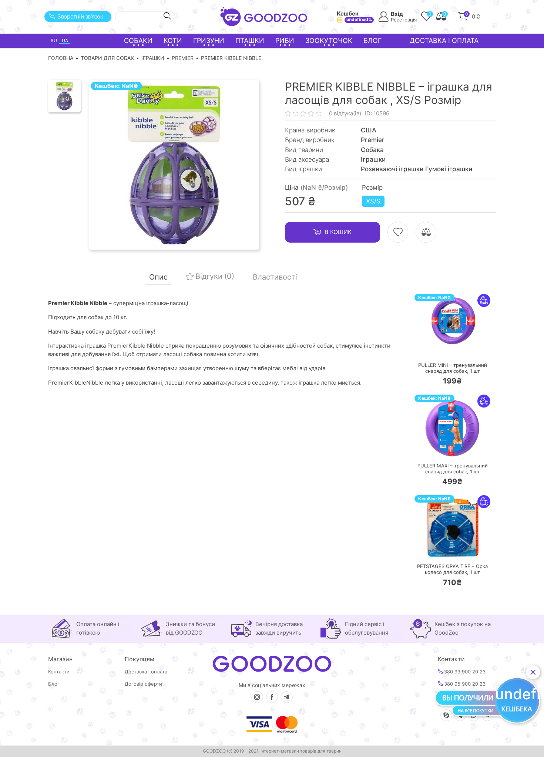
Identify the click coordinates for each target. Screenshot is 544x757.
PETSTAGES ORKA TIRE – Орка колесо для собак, (452, 569)
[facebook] (272, 697)
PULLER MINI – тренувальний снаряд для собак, (452, 368)
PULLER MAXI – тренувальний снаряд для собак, (452, 468)
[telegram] (287, 697)
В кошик (338, 232)
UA (65, 40)
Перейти (459, 348)
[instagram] (257, 697)
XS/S (373, 201)
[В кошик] (430, 348)
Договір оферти (143, 684)
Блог (372, 40)
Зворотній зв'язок (80, 16)
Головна (60, 58)
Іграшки (152, 58)
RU (54, 40)
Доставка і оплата (444, 40)
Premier (183, 58)
